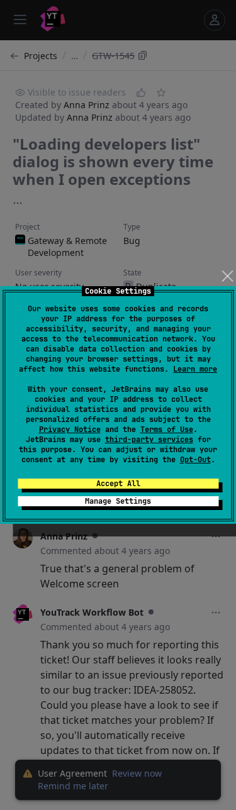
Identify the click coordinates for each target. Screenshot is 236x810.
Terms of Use (166, 429)
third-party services (149, 440)
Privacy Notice (70, 429)
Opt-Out (195, 460)
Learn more (195, 369)
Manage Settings (118, 501)
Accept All (118, 484)
